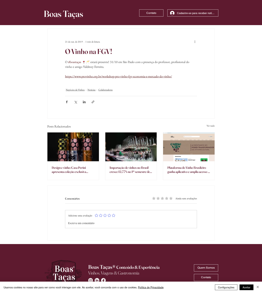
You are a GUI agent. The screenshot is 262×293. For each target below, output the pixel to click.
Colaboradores (105, 89)
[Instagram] (90, 280)
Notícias (92, 89)
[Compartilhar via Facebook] (66, 102)
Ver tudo (211, 125)
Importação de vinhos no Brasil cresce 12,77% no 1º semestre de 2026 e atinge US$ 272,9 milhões (131, 170)
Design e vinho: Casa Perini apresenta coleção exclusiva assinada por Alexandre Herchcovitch (69, 170)
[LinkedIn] (97, 280)
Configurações (226, 287)
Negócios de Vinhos (75, 89)
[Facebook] (103, 280)
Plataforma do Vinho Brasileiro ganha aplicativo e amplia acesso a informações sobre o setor (188, 170)
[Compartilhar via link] (93, 102)
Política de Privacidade (151, 287)
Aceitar (246, 287)
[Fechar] (258, 287)
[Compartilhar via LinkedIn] (84, 102)
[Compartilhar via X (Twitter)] (75, 102)
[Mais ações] (195, 42)
